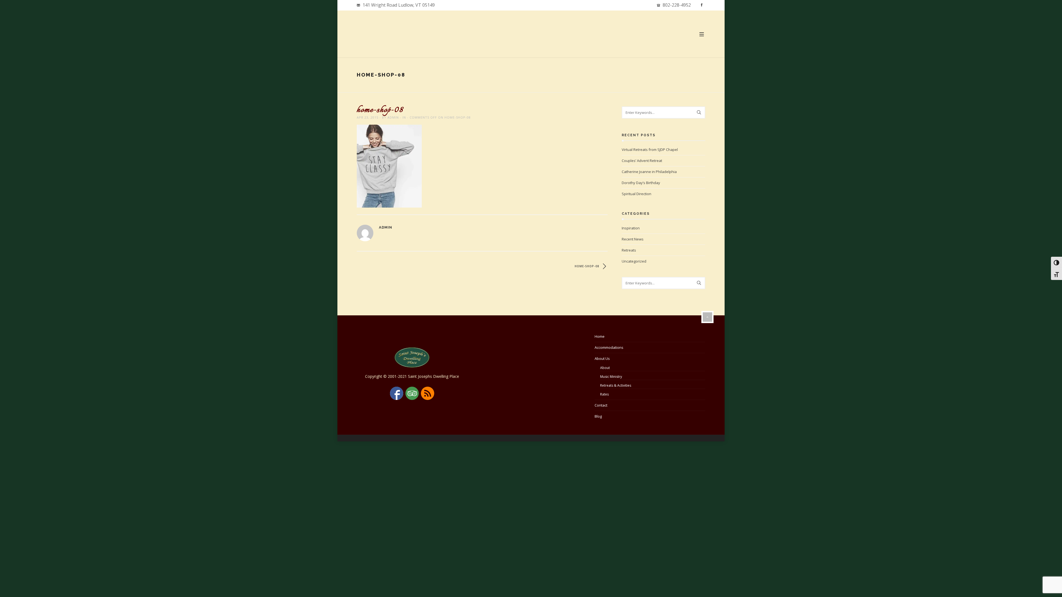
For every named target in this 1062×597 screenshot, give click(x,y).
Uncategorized (634, 261)
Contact (601, 405)
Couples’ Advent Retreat (642, 160)
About (605, 367)
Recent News (633, 239)
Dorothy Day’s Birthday (641, 182)
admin (393, 117)
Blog (598, 416)
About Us (602, 358)
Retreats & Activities (615, 385)
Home (600, 336)
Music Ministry (611, 376)
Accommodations (609, 347)
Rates (604, 394)
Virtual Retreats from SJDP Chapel (650, 149)
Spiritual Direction (636, 193)
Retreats (629, 250)
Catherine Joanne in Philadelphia (649, 171)
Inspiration (631, 228)
